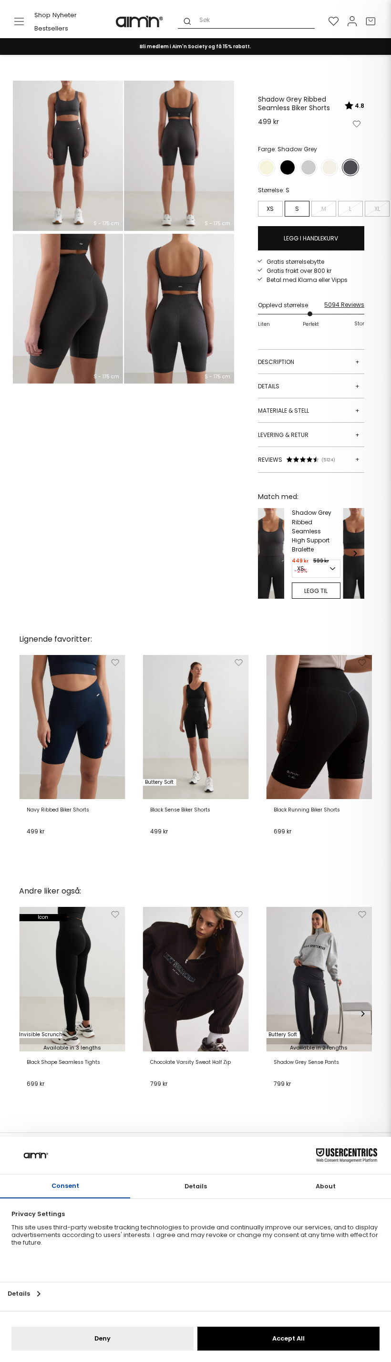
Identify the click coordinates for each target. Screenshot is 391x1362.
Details (309, 386)
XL (377, 209)
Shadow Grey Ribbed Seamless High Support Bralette (311, 531)
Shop (42, 15)
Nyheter (64, 15)
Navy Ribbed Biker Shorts (58, 810)
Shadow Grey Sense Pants (306, 1062)
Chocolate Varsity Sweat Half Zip (190, 1062)
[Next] (354, 553)
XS (270, 209)
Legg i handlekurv (55, 843)
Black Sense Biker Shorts (180, 810)
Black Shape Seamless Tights (63, 1062)
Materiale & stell (309, 410)
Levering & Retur (309, 435)
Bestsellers (51, 28)
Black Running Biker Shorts (307, 810)
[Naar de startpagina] (140, 21)
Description (309, 362)
